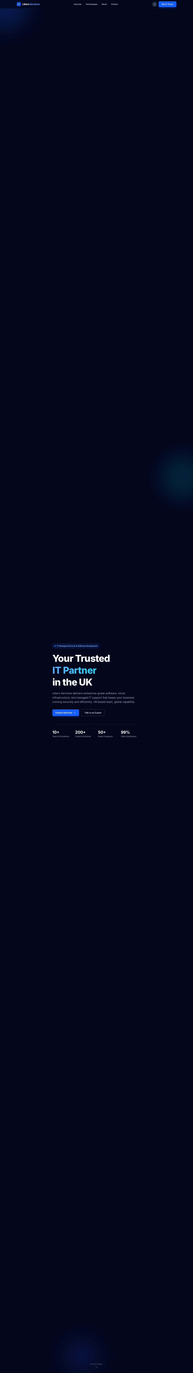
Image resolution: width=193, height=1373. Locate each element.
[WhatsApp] (154, 4)
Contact (114, 4)
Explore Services (64, 712)
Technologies (91, 4)
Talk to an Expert (92, 712)
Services (78, 4)
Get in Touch (167, 4)
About (104, 4)
